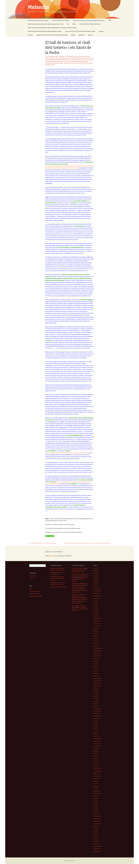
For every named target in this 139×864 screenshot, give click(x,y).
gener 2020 (96, 766)
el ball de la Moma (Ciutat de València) (59, 59)
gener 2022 (96, 706)
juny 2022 (95, 693)
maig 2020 (95, 756)
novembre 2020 (97, 741)
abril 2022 (95, 698)
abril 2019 (95, 788)
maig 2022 (95, 696)
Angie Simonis (85, 58)
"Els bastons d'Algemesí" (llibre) (73, 58)
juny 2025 (95, 603)
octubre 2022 (96, 683)
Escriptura (30, 35)
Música (74, 24)
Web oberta (82, 35)
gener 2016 (96, 813)
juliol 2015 (95, 828)
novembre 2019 (97, 771)
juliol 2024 (95, 631)
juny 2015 (95, 831)
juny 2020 (95, 753)
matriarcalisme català (50, 63)
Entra (30, 588)
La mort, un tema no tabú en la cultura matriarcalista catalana (80, 31)
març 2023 (95, 671)
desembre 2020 (97, 738)
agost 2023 (96, 658)
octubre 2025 (96, 593)
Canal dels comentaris (34, 593)
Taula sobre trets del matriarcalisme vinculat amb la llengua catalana (44, 31)
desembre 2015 (97, 816)
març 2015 (95, 838)
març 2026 (95, 581)
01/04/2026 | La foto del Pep (78, 568)
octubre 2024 (96, 623)
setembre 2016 (97, 793)
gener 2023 (96, 676)
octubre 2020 (96, 743)
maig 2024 (95, 636)
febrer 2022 (96, 703)
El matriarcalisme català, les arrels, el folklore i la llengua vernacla (57, 578)
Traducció (101, 31)
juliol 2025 (95, 601)
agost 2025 (96, 598)
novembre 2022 (97, 681)
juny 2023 (95, 663)
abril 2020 (95, 758)
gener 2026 (96, 586)
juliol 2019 (95, 781)
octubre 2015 (96, 821)
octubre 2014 (96, 851)
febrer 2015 (96, 841)
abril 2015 (95, 836)
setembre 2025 (97, 596)
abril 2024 (95, 638)
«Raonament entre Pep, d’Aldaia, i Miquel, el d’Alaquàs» (79, 579)
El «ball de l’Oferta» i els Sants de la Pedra (42, 543)
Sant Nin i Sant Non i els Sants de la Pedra (89, 24)
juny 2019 (95, 783)
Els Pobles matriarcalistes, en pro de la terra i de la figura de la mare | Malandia (80, 575)
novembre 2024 (97, 621)
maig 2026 (95, 576)
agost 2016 (96, 796)
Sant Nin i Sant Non (88, 63)
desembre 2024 (97, 618)
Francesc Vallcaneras (72, 61)
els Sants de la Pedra (86, 59)
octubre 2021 (96, 713)
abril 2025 (95, 608)
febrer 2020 (96, 763)
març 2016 (95, 808)
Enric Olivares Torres (61, 61)
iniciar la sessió (53, 556)
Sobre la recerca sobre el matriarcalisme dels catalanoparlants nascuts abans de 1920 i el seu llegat (52, 27)
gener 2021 (96, 736)
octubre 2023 (96, 653)
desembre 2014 (97, 846)
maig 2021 (95, 726)
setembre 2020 (97, 746)
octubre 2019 (96, 773)
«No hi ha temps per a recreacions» (61, 20)
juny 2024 (95, 633)
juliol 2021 (95, 721)
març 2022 (95, 701)
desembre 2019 (97, 768)
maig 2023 (95, 666)
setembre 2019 (97, 776)
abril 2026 (95, 578)
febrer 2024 (96, 643)
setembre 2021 (97, 716)
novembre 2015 (97, 818)
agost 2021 (96, 718)
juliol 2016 (95, 798)
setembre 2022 (97, 686)
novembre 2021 (97, 711)
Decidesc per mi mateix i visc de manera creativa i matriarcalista (52, 35)
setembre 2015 (97, 823)
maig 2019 (95, 786)
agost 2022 (96, 688)
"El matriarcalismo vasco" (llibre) (57, 58)
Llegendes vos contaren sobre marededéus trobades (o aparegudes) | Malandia (79, 596)
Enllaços (73, 35)
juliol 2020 (95, 751)
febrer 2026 (96, 583)
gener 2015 (96, 843)
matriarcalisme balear (82, 61)
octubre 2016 (96, 791)
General (63, 56)
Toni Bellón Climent (49, 64)
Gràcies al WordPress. (69, 860)
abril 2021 (95, 728)
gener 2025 (96, 616)
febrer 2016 (96, 811)
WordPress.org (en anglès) (35, 596)
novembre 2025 (97, 591)
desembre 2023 (97, 648)
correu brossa (32, 576)
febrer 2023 (96, 673)
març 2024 (95, 641)
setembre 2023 (97, 656)
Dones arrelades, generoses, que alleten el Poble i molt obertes (80, 608)
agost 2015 (96, 826)
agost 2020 (96, 748)
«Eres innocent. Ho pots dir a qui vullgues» (38, 20)
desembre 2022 (97, 678)
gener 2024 (96, 646)
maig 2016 (95, 803)
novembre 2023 (97, 651)
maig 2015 (95, 833)
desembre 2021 (97, 708)
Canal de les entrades (34, 591)
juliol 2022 (95, 691)
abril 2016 (95, 806)
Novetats (90, 35)
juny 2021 (95, 723)
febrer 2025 (96, 613)
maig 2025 (95, 606)
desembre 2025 (97, 588)
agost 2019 (96, 778)
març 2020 (95, 761)
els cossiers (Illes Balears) (74, 59)
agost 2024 (96, 628)
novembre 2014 (97, 848)
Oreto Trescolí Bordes (73, 63)
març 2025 (95, 611)
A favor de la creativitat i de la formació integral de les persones (89, 20)
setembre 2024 (97, 626)
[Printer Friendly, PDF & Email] (49, 536)
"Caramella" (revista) (72, 56)
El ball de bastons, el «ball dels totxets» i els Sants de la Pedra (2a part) (87, 543)
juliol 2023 (95, 661)
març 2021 (95, 731)
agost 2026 (96, 568)
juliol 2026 (95, 571)
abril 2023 (95, 668)
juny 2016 (95, 801)
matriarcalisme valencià (61, 63)
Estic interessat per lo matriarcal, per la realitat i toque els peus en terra (45, 24)
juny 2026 (95, 573)
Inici (68, 24)
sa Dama (81, 63)
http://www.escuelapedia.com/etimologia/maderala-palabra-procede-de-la (66, 453)
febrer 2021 (96, 733)
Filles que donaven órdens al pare (59, 587)
